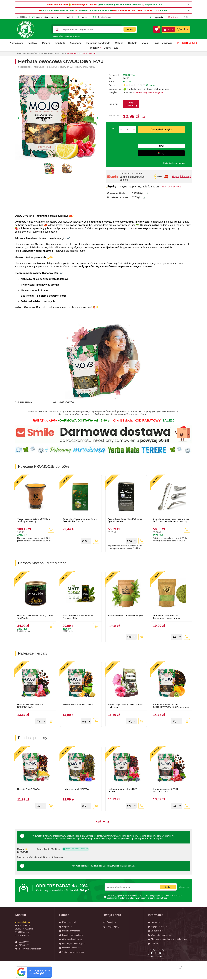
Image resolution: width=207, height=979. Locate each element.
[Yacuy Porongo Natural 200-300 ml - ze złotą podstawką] (35, 497)
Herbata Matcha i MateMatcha (42, 563)
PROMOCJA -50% (187, 43)
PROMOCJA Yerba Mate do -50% (57, 10)
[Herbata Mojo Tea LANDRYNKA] (81, 683)
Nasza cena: (115, 115)
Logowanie (158, 17)
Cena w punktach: (116, 193)
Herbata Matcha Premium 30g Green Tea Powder (35, 616)
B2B (116, 47)
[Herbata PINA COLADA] (35, 767)
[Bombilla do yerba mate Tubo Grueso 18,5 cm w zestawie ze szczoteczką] (171, 497)
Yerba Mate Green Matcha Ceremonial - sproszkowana (166, 616)
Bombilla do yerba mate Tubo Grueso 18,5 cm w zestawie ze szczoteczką (171, 520)
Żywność (167, 43)
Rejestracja (173, 17)
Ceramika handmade (98, 43)
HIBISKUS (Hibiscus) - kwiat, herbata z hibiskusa (125, 705)
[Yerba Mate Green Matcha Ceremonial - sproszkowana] (171, 593)
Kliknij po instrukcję (170, 186)
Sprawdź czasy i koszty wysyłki (148, 92)
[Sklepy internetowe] (180, 967)
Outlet (107, 47)
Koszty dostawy (105, 17)
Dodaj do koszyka (161, 129)
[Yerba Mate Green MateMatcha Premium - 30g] (81, 593)
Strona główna (32, 53)
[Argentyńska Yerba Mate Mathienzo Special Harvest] (126, 497)
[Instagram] (160, 953)
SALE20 (164, 10)
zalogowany (129, 866)
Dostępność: (115, 89)
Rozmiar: (113, 104)
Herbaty (127, 81)
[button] (188, 17)
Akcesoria (76, 43)
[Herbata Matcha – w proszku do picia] (126, 593)
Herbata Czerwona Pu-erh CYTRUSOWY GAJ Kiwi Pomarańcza (171, 705)
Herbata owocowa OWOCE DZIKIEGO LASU (30, 705)
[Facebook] (151, 953)
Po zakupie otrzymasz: (118, 197)
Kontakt (69, 17)
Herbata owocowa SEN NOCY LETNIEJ (122, 790)
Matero (46, 43)
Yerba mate (16, 43)
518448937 (22, 17)
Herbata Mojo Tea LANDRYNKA (78, 704)
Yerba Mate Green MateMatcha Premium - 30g (78, 616)
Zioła (145, 43)
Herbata (132, 43)
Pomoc (84, 17)
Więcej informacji (181, 176)
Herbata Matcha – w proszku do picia (126, 615)
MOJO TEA (129, 75)
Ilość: (112, 128)
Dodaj (167, 887)
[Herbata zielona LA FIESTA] (81, 767)
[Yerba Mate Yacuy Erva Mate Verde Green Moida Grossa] (81, 497)
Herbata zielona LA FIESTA (76, 789)
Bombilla (60, 43)
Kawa (156, 43)
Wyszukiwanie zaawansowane (66, 36)
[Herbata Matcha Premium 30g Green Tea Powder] (35, 593)
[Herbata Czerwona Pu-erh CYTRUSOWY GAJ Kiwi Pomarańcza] (171, 683)
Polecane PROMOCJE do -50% (43, 466)
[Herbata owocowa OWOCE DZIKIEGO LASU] (35, 683)
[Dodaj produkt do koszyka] (51, 530)
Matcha (119, 43)
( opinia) (150, 85)
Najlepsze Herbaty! (33, 653)
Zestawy (32, 43)
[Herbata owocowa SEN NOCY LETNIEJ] (126, 767)
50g (131, 103)
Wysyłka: (113, 92)
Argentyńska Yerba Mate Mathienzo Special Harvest (125, 520)
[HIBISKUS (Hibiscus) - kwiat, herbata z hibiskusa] (126, 683)
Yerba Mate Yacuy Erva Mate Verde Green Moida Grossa (80, 520)
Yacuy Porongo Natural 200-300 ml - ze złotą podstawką (34, 520)
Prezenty (94, 47)
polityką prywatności (158, 898)
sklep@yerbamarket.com (47, 17)
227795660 (23, 942)
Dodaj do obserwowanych (174, 163)
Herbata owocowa (56, 53)
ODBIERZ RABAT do (62, 888)
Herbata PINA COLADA (28, 789)
